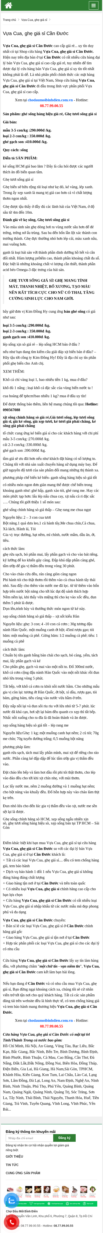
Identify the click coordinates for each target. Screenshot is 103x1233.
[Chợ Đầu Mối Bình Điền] (8, 5)
